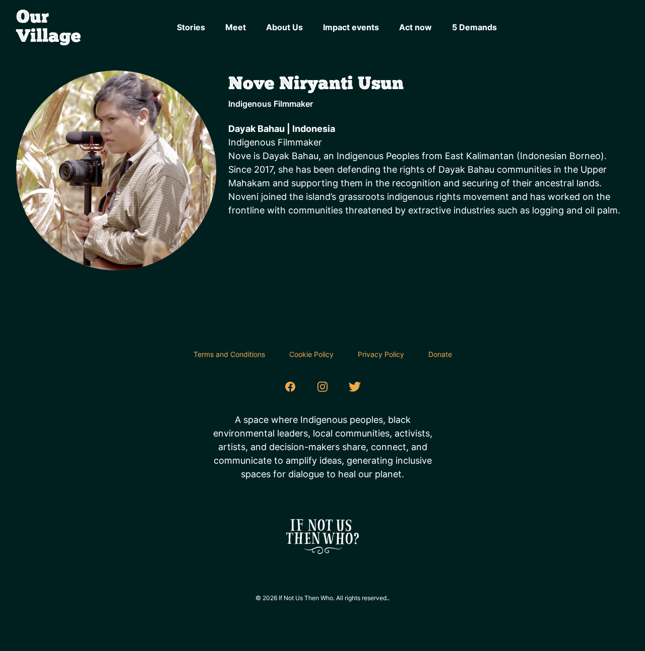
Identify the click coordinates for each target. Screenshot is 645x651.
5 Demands (474, 27)
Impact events (351, 27)
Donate (440, 354)
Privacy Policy (381, 354)
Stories (191, 27)
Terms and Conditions (229, 354)
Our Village (48, 27)
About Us (284, 27)
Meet (235, 27)
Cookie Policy (311, 354)
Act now (415, 27)
